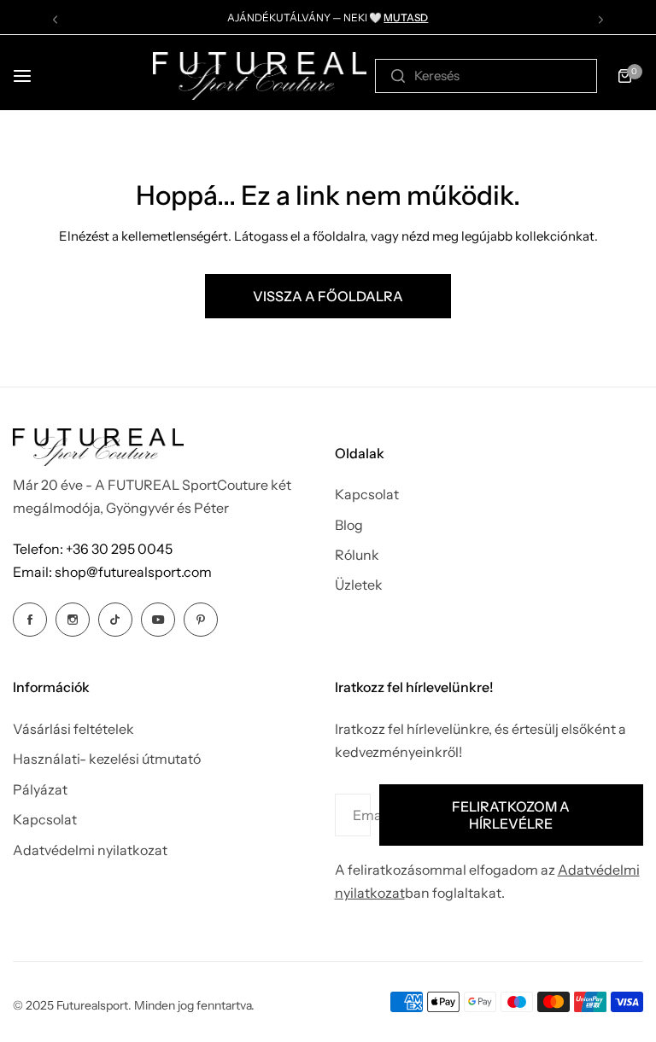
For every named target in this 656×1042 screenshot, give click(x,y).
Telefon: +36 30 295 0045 (93, 548)
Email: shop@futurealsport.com (112, 571)
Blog (349, 524)
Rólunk (357, 554)
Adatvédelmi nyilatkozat (90, 850)
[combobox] (486, 76)
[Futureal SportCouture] (259, 76)
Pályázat (40, 789)
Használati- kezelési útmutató (107, 758)
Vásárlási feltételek (73, 728)
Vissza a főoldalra (328, 296)
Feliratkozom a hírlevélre (511, 815)
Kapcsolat (367, 494)
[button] (55, 19)
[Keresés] (398, 76)
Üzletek (359, 584)
